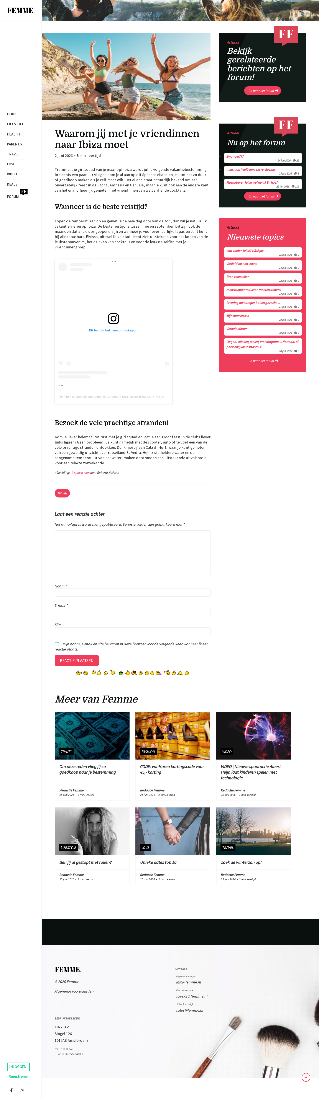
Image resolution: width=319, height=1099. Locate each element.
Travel (13, 154)
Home (12, 114)
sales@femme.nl (189, 1010)
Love (11, 164)
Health (13, 134)
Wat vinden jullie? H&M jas (263, 252)
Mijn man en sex (263, 317)
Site (58, 624)
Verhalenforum (263, 330)
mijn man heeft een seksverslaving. (263, 171)
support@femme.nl (192, 996)
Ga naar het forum (261, 90)
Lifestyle (15, 124)
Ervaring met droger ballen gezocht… (263, 304)
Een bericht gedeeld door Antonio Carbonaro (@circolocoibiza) (103, 396)
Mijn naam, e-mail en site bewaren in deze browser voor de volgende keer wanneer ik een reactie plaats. (132, 646)
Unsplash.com (80, 473)
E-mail (61, 605)
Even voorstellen (263, 278)
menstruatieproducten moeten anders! (263, 291)
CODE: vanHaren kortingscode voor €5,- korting (172, 769)
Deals (12, 184)
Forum (13, 196)
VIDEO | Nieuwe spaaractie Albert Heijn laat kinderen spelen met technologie (251, 772)
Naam (61, 585)
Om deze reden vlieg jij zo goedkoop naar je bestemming (87, 769)
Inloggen (17, 1066)
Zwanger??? (263, 158)
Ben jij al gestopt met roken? (85, 862)
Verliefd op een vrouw (263, 265)
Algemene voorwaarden (74, 991)
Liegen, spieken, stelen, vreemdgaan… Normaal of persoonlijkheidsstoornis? (263, 345)
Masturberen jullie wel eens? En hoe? (263, 184)
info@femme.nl (188, 982)
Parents (14, 144)
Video (12, 174)
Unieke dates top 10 (158, 862)
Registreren (18, 1076)
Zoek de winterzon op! (241, 862)
